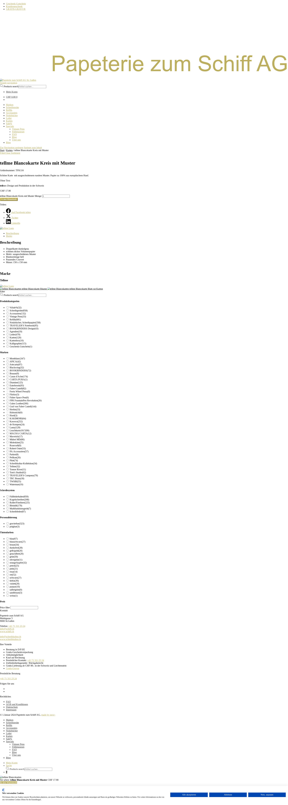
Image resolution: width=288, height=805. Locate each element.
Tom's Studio (18, 472)
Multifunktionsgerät (20, 508)
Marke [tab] (9, 236)
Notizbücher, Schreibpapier (25, 322)
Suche (9, 765)
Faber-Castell (18, 388)
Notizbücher (12, 730)
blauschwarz (17, 541)
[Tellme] (7, 228)
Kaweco (16, 421)
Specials (10, 741)
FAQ (8, 701)
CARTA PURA (18, 379)
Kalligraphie (18, 343)
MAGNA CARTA (20, 433)
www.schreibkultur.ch (10, 639)
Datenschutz (12, 707)
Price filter (5, 607)
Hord (13, 415)
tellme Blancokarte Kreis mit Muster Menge (20, 196)
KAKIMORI (18, 418)
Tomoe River (18, 469)
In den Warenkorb (8, 199)
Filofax (14, 394)
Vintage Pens (18, 316)
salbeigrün (16, 589)
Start (2, 150)
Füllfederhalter (19, 496)
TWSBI (15, 481)
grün (14, 556)
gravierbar (17, 523)
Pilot (14, 460)
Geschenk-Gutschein (16, 3)
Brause (14, 373)
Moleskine (16, 442)
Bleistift (16, 505)
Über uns (16, 755)
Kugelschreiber (19, 499)
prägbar (15, 526)
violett (14, 583)
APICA (15, 361)
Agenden (15, 331)
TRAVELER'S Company (24, 475)
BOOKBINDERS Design (24, 328)
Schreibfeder (18, 511)
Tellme (15, 466)
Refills (15, 319)
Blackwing (17, 367)
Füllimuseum (18, 747)
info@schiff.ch (7, 629)
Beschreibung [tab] (12, 233)
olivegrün (16, 559)
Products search (11, 86)
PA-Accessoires (19, 451)
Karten (9, 150)
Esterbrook (17, 385)
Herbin (15, 409)
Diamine (16, 382)
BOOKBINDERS (20, 370)
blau (14, 538)
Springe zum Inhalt (33, 147)
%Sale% (15, 307)
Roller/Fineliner (20, 502)
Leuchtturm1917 (19, 430)
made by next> (48, 715)
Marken (9, 720)
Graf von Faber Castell (23, 406)
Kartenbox (17, 340)
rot (13, 574)
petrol (14, 565)
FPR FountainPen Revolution (26, 400)
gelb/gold (16, 550)
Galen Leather (19, 403)
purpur (15, 586)
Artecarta (15, 364)
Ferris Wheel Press (20, 391)
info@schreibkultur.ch (10, 636)
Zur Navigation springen (11, 147)
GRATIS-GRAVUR (16, 9)
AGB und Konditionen (17, 704)
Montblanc (17, 358)
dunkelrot (16, 547)
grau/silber (16, 553)
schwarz (15, 577)
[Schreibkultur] (144, 77)
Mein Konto (12, 763)
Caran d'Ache (19, 376)
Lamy (15, 427)
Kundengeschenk (14, 6)
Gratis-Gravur (12, 668)
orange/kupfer (18, 562)
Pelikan (15, 457)
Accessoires (17, 313)
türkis (14, 580)
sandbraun (16, 592)
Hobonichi (16, 412)
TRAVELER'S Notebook (24, 325)
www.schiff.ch (7, 631)
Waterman (16, 484)
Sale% (9, 739)
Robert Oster (18, 448)
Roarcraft (15, 445)
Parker (14, 454)
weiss (14, 595)
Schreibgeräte (19, 310)
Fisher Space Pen (19, 397)
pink (14, 568)
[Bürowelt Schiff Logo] (18, 80)
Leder (15, 334)
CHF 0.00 (11, 97)
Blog (14, 752)
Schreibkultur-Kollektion (23, 463)
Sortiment (15, 153)
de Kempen (17, 424)
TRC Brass (17, 478)
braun (14, 544)
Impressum (11, 709)
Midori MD (17, 439)
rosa (13, 571)
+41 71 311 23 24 (16, 626)
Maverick (16, 436)
